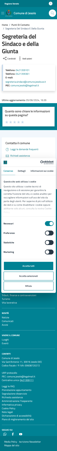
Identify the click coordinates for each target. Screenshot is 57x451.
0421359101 (22, 70)
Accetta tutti (28, 266)
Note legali (7, 412)
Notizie (5, 317)
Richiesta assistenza (12, 397)
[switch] (49, 233)
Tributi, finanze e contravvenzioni (19, 295)
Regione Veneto (12, 3)
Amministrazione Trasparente (17, 401)
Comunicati (8, 321)
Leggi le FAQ (8, 386)
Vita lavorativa (9, 302)
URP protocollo (9, 373)
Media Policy (10, 442)
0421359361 (22, 74)
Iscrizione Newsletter (30, 442)
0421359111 (27, 380)
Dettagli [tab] (22, 171)
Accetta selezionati (28, 276)
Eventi (5, 343)
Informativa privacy (12, 404)
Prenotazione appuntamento (16, 390)
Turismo (6, 299)
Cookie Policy (8, 408)
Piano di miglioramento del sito (18, 419)
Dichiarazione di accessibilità (16, 415)
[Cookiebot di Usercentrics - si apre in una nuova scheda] (41, 162)
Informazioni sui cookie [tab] (42, 171)
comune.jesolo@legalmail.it (25, 85)
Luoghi (5, 339)
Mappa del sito (11, 445)
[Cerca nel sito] (52, 13)
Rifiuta (28, 286)
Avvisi (5, 325)
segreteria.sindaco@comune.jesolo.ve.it (25, 82)
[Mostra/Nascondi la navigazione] (3, 13)
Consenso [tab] (8, 171)
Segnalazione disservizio (14, 393)
